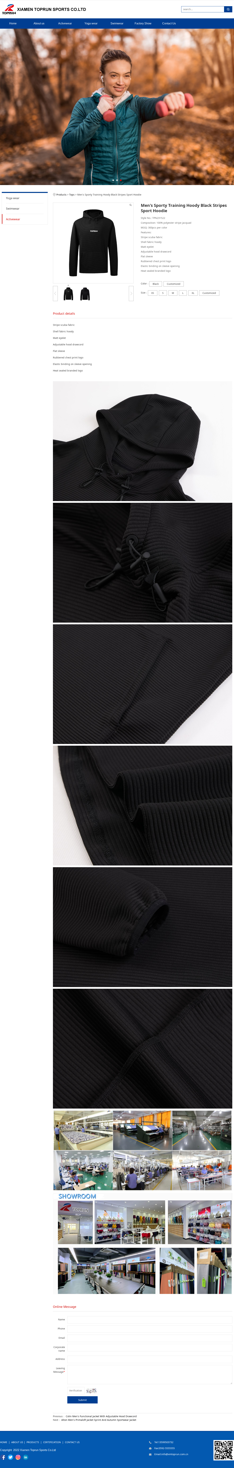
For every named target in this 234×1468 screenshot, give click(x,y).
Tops (72, 194)
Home (13, 23)
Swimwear (116, 23)
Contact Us (169, 23)
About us (39, 23)
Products (61, 194)
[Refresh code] (91, 1391)
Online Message (64, 1307)
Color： (145, 283)
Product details (64, 313)
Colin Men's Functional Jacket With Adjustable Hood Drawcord (101, 1416)
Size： (144, 292)
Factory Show (143, 23)
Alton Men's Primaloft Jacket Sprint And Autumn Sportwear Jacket (98, 1419)
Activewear (65, 23)
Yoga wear (90, 23)
